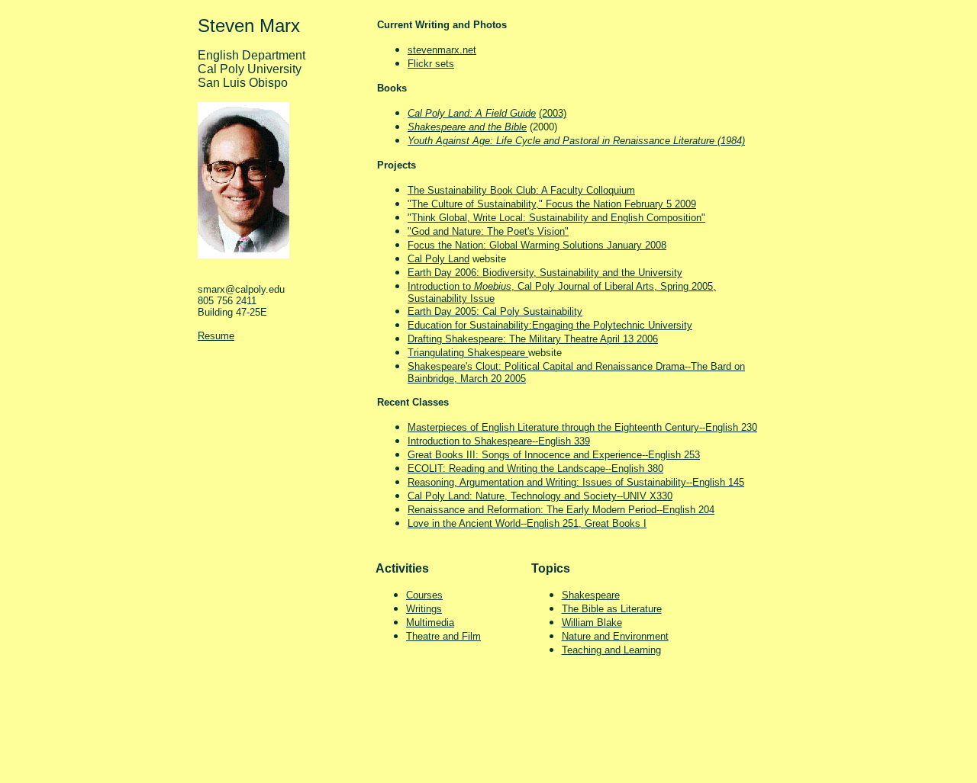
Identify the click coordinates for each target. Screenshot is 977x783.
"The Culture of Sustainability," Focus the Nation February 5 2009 (552, 204)
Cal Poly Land (438, 259)
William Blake (592, 622)
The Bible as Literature (612, 609)
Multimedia (430, 622)
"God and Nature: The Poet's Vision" (488, 231)
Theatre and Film (443, 636)
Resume (216, 336)
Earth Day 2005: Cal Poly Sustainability (495, 311)
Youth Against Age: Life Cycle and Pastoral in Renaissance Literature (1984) (576, 140)
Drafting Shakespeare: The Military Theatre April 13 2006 (533, 339)
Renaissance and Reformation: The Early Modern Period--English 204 (561, 509)
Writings (424, 609)
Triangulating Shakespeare (468, 352)
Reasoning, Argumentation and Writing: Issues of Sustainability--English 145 (576, 482)
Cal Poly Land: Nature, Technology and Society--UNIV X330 (540, 496)
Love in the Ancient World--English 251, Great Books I (527, 523)
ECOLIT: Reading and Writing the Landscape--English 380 (535, 468)
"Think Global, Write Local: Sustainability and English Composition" (556, 217)
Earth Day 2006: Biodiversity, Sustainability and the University (545, 272)
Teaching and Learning (611, 650)
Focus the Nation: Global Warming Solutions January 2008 (537, 245)
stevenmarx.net (442, 50)
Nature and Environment (615, 636)
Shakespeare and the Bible (467, 127)
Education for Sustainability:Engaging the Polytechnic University (550, 325)
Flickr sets (431, 63)
